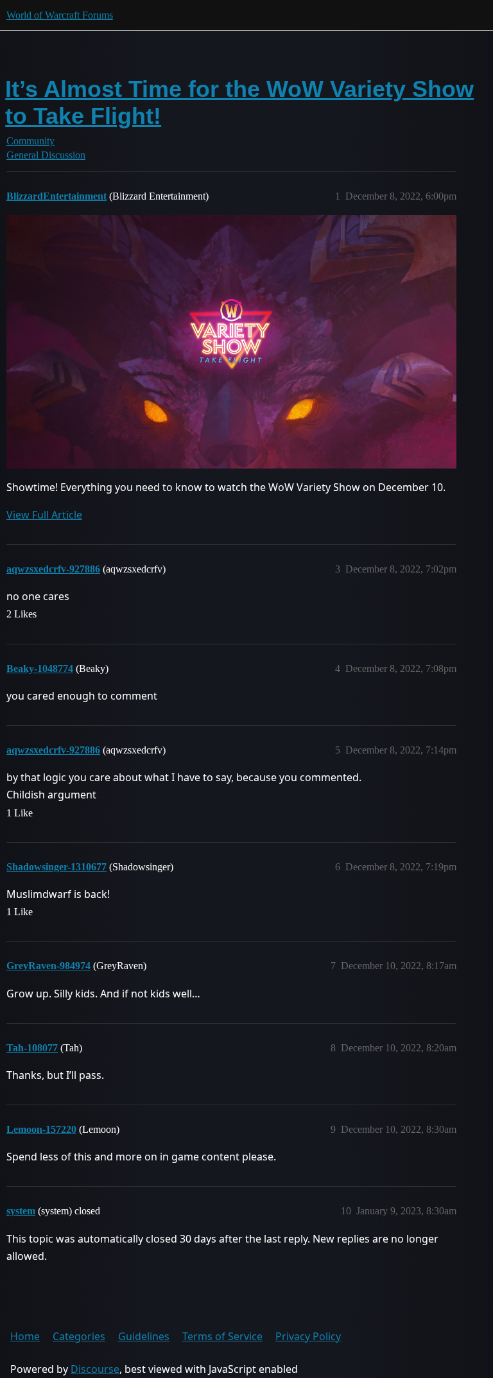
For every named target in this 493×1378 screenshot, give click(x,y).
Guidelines (143, 1336)
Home (25, 1336)
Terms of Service (222, 1336)
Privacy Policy (308, 1336)
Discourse (95, 1369)
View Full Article (44, 515)
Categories (79, 1336)
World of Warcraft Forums (59, 15)
